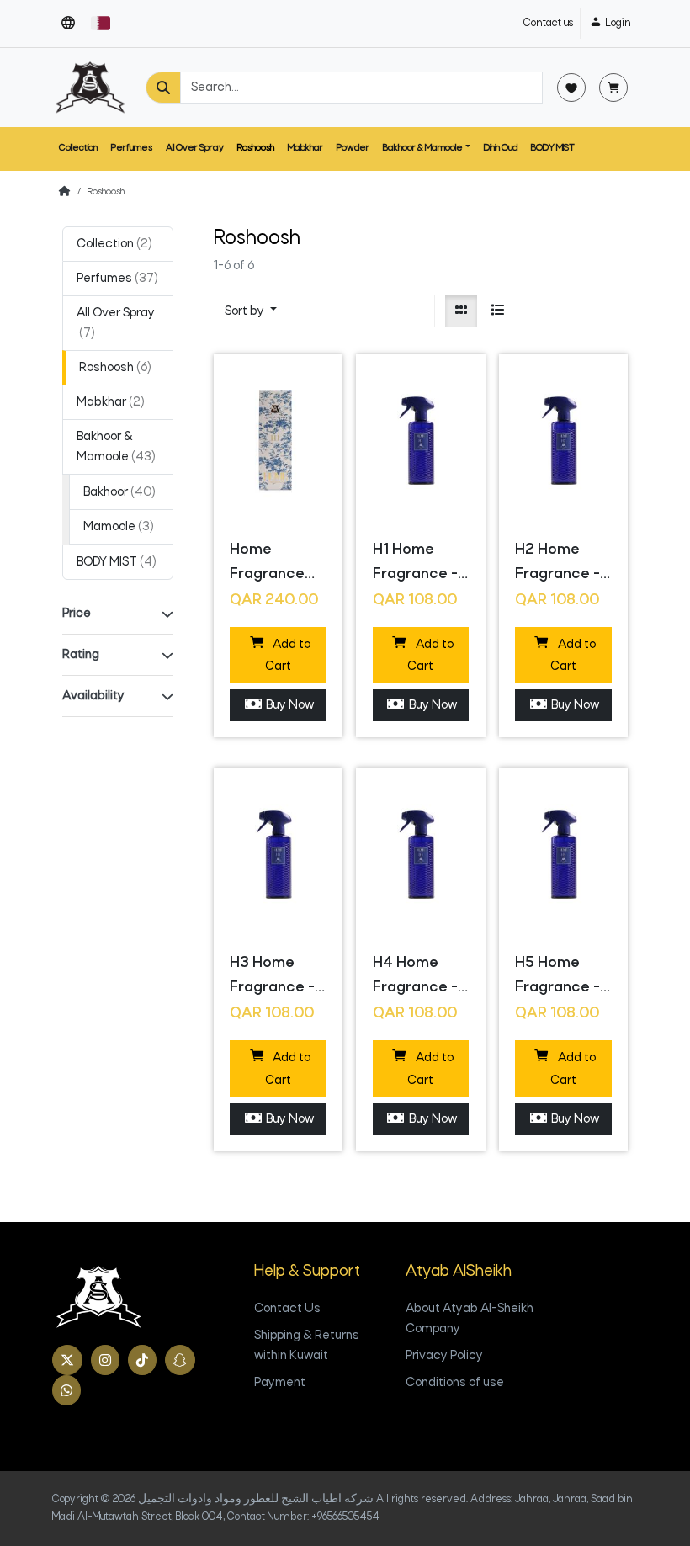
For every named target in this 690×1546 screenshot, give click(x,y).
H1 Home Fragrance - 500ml (415, 565)
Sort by (246, 311)
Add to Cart (287, 656)
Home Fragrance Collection (267, 565)
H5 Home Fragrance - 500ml (557, 978)
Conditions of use (455, 1382)
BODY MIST (553, 148)
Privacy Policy (444, 1356)
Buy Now (287, 705)
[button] (68, 23)
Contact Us (287, 1308)
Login (617, 23)
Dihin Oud (501, 148)
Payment (279, 1382)
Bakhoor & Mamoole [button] (423, 148)
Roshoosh (255, 148)
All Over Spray (195, 148)
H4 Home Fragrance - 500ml (415, 978)
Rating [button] (80, 654)
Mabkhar (305, 148)
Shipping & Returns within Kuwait (306, 1346)
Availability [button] (93, 696)
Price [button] (76, 613)
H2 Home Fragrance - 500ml (557, 565)
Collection (78, 148)
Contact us (548, 23)
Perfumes (131, 148)
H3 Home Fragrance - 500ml (272, 978)
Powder (353, 148)
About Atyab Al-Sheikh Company (469, 1319)
